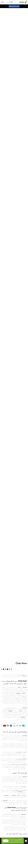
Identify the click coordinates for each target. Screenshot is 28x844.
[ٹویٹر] (9, 669)
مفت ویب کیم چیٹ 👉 (14, 6)
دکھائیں (19, 675)
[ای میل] (7, 669)
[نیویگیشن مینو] (2, 2)
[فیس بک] (11, 669)
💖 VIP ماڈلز (9, 2)
